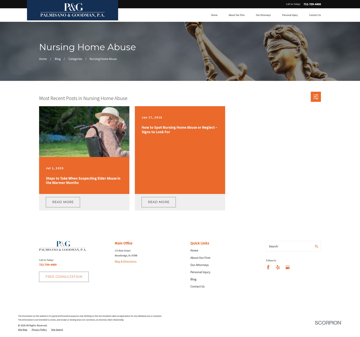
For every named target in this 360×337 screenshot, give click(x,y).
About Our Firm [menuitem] (237, 15)
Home (194, 250)
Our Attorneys (199, 265)
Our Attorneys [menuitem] (263, 15)
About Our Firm (200, 258)
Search (273, 246)
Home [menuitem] (214, 15)
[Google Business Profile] (287, 267)
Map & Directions (126, 261)
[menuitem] (22, 330)
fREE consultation (63, 277)
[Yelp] (278, 267)
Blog (193, 279)
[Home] (72, 10)
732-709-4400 (312, 4)
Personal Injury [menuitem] (290, 15)
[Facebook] (268, 267)
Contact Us (197, 286)
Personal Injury (200, 272)
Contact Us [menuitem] (315, 15)
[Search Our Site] (316, 246)
